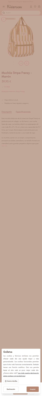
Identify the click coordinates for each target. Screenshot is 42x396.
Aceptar (32, 389)
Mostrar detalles (12, 381)
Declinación (11, 389)
